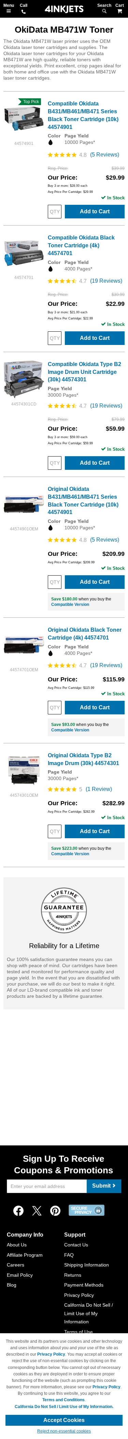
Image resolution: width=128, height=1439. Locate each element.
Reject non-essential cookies (64, 1431)
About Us (17, 1244)
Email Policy (20, 1275)
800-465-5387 (23, 12)
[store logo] (64, 9)
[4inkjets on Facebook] (18, 1211)
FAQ (69, 1255)
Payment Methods (83, 1285)
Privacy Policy (79, 1295)
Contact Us (76, 1244)
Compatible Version (70, 604)
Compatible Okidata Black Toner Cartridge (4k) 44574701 (81, 245)
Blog (11, 1285)
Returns (72, 1275)
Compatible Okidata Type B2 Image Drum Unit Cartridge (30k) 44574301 (84, 372)
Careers (15, 1265)
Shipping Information (86, 1265)
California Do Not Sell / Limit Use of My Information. (64, 1406)
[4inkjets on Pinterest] (55, 1211)
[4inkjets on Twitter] (37, 1211)
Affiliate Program (25, 1255)
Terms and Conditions (63, 1399)
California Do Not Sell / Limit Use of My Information (88, 1313)
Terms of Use (78, 1332)
